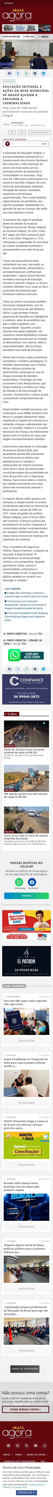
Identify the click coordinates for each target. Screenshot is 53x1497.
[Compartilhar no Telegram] (35, 73)
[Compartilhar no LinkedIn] (43, 73)
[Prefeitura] (26, 28)
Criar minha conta (24, 1409)
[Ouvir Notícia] (7, 144)
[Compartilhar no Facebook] (10, 73)
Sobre (20, 1454)
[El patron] (26, 689)
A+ (22, 132)
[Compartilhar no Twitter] (18, 73)
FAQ (44, 1461)
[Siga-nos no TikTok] (45, 1446)
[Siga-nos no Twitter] (27, 1446)
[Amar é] (26, 925)
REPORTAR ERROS (39, 132)
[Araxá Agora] (26, 14)
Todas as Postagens (24, 1368)
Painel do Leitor (37, 1454)
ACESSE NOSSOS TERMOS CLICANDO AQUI (24, 1486)
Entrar (10, 3)
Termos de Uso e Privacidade (21, 1461)
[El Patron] (26, 961)
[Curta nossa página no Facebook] (8, 1446)
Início (8, 1454)
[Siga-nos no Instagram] (17, 1446)
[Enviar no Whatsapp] (27, 73)
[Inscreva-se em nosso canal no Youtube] (36, 1446)
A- (12, 132)
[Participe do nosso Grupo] (26, 655)
